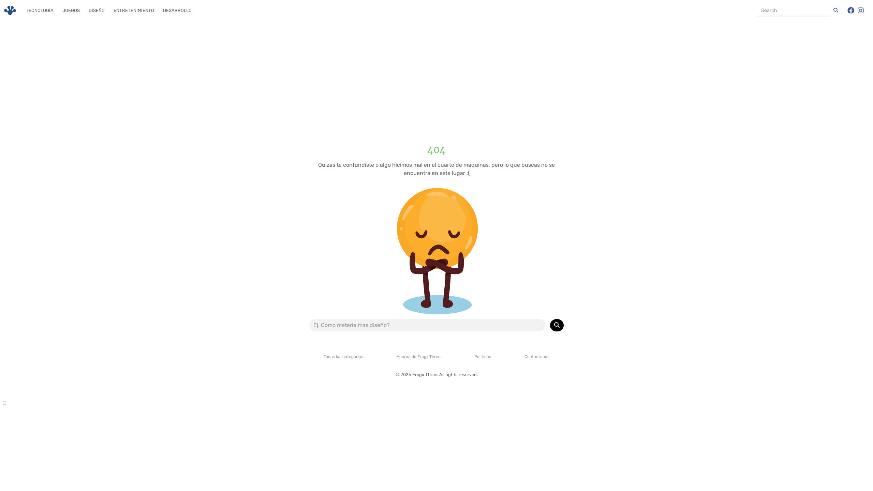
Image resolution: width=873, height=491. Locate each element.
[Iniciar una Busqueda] (835, 10)
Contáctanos (536, 356)
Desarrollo (177, 10)
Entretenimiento (134, 10)
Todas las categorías (343, 356)
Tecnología (40, 10)
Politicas (482, 356)
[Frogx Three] (10, 10)
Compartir (4, 404)
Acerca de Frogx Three (419, 356)
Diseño (97, 10)
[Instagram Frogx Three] (861, 10)
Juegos (71, 10)
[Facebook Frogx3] (850, 10)
